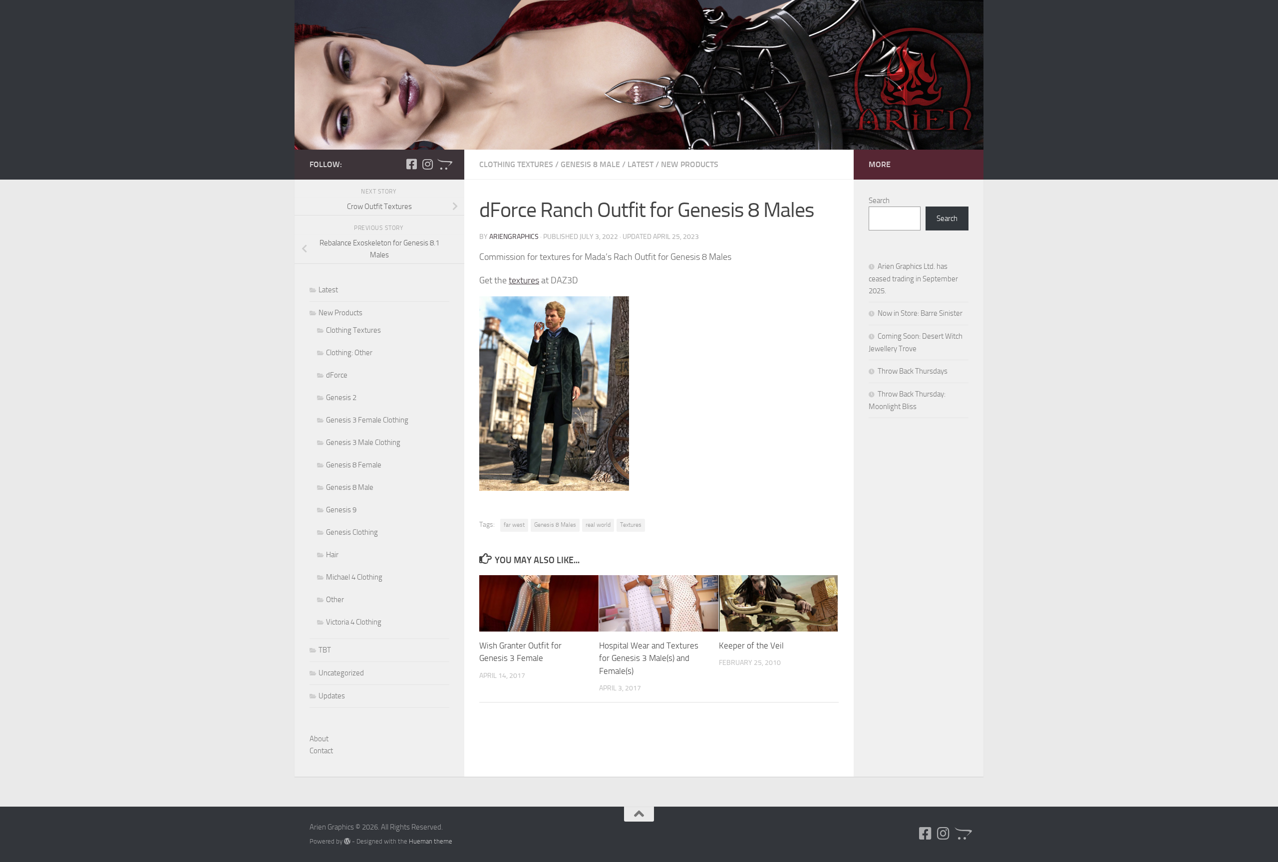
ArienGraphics (514, 236)
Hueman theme (430, 841)
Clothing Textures (516, 164)
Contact (321, 750)
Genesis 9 (341, 509)
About (319, 738)
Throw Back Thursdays (913, 371)
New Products (689, 164)
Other (335, 599)
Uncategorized (341, 672)
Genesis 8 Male (590, 164)
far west (514, 524)
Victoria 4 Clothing (353, 622)
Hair (332, 554)
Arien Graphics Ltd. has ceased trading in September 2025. (913, 278)
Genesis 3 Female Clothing (367, 420)
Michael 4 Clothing (354, 577)
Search (879, 200)
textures (524, 280)
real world (598, 524)
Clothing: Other (349, 352)
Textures (630, 524)
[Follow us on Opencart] (443, 164)
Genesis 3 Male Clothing (363, 442)
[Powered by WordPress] (347, 841)
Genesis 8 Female (353, 464)
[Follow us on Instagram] (427, 164)
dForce (336, 375)
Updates (332, 695)
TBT (325, 650)
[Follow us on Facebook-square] (411, 164)
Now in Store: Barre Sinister (920, 313)
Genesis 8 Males (555, 524)
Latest (640, 164)
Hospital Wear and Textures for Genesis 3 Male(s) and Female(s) (648, 658)
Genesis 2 (341, 397)
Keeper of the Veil (751, 645)
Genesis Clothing (352, 532)
